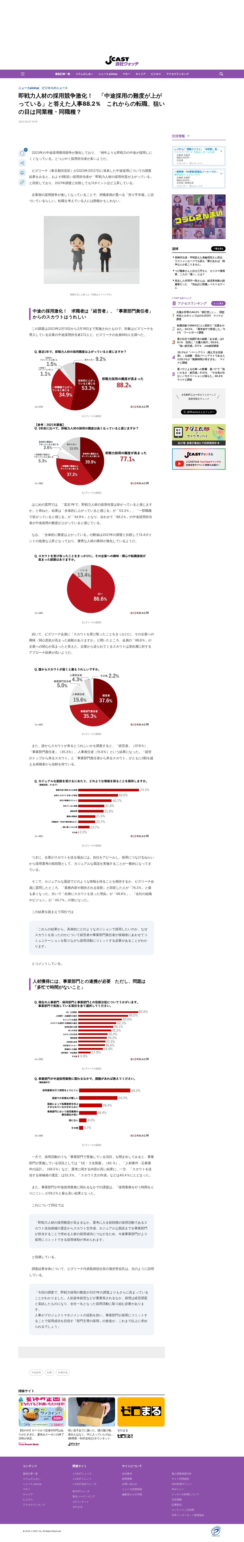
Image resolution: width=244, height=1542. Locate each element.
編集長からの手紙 (132, 1494)
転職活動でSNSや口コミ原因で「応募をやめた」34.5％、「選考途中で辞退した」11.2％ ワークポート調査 (201, 329)
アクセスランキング (177, 73)
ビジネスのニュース (55, 88)
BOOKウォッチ (81, 1491)
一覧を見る (218, 248)
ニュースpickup (28, 88)
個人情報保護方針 (182, 1473)
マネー (126, 73)
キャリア (141, 73)
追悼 (175, 249)
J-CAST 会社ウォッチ (122, 60)
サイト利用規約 (180, 1478)
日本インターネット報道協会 (188, 1514)
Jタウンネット (81, 1501)
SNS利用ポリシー (182, 1483)
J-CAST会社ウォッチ (85, 1483)
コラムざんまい (84, 73)
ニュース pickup (107, 73)
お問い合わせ (129, 1483)
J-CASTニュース (82, 1473)
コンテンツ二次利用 (183, 1509)
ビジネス (156, 73)
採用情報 (127, 1478)
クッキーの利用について (185, 1494)
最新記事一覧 (62, 73)
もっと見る (218, 303)
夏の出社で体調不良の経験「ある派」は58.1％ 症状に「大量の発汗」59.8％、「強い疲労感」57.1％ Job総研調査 (200, 342)
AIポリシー (178, 1489)
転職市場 (63, 1372)
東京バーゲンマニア (84, 1496)
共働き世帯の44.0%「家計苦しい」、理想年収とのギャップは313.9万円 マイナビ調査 (200, 316)
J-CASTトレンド (82, 1478)
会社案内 (127, 1473)
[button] (22, 74)
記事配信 (177, 1504)
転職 (49, 1372)
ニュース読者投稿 (132, 1489)
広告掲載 (177, 1499)
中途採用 (36, 1372)
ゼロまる (78, 1506)
